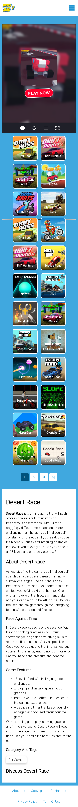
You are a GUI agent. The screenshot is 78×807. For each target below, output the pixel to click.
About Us (18, 791)
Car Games (16, 760)
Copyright (37, 791)
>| (53, 477)
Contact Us (58, 791)
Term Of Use (52, 801)
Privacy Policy (27, 801)
